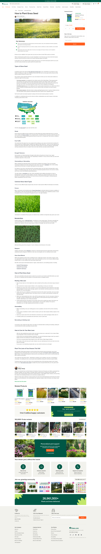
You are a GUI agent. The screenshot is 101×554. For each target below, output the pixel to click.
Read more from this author (20, 381)
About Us (16, 529)
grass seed (22, 127)
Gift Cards (16, 536)
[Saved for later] (23, 389)
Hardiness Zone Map (36, 536)
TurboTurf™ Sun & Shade (22, 266)
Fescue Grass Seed (36, 190)
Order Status (35, 529)
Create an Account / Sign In (38, 519)
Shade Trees (39, 6)
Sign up (82, 517)
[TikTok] (73, 535)
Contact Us (17, 520)
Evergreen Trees (20, 6)
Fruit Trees (14, 6)
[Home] (5, 4)
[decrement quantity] (65, 28)
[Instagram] (70, 535)
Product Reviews (18, 538)
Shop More (72, 6)
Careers (16, 531)
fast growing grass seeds (26, 362)
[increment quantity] (73, 28)
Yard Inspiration (17, 542)
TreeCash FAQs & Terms (37, 538)
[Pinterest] (81, 535)
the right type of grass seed (35, 71)
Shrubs (26, 6)
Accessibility (53, 536)
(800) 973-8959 (51, 453)
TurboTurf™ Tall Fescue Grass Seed (79, 16)
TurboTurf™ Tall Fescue (21, 268)
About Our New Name (37, 540)
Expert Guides (78, 6)
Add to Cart (81, 28)
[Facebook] (76, 535)
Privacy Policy (53, 529)
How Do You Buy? (68, 414)
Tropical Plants (45, 6)
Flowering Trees (32, 6)
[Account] (94, 4)
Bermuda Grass (29, 220)
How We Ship (35, 534)
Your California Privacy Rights (56, 538)
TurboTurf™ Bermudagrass (22, 265)
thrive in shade (26, 134)
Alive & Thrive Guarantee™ (56, 531)
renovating (25, 173)
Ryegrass (29, 250)
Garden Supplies (65, 6)
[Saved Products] (96, 4)
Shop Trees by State (18, 534)
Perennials (52, 6)
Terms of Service (54, 534)
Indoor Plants (58, 6)
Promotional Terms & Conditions (57, 540)
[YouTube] (79, 535)
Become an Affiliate (18, 540)
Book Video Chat (50, 450)
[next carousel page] (86, 393)
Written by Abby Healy (20, 16)
